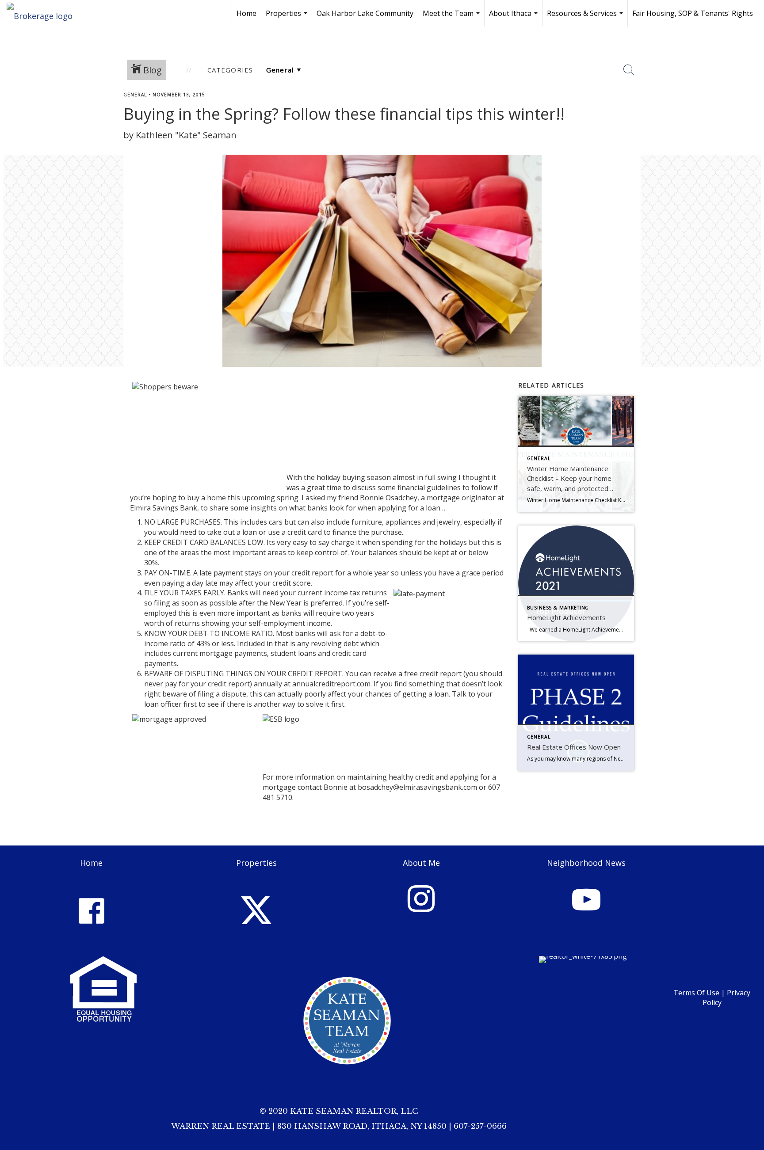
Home (246, 13)
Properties (287, 17)
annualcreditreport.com (331, 684)
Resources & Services (586, 17)
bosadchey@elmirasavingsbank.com (417, 787)
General (135, 94)
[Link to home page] (44, 13)
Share (749, 111)
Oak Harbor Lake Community (365, 13)
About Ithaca (514, 17)
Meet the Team (452, 17)
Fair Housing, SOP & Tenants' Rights (692, 13)
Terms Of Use (696, 993)
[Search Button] (629, 70)
